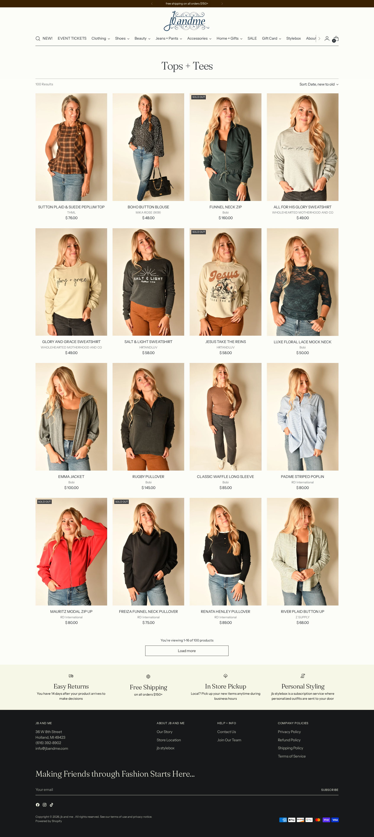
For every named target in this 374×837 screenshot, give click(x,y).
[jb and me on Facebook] (38, 806)
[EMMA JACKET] (71, 417)
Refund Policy (289, 740)
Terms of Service (292, 756)
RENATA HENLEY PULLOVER (225, 611)
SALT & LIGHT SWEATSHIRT (148, 342)
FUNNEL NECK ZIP (226, 207)
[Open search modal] (38, 38)
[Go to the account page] (327, 38)
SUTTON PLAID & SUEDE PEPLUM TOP (71, 207)
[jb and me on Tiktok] (52, 806)
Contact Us (226, 732)
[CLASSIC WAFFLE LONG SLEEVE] (225, 417)
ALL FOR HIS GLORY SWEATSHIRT (303, 207)
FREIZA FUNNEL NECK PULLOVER (148, 611)
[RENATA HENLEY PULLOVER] (225, 551)
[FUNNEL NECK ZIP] (225, 147)
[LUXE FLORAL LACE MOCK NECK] (303, 282)
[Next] (222, 3)
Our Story (164, 732)
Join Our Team (229, 740)
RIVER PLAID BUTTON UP (302, 611)
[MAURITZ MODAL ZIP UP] (71, 551)
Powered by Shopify (48, 821)
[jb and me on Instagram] (45, 806)
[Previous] (152, 3)
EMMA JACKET (71, 476)
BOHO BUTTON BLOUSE (148, 207)
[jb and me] (187, 20)
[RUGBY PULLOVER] (148, 417)
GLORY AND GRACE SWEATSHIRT (71, 342)
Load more (187, 651)
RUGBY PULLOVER (148, 476)
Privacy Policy (289, 732)
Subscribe (330, 790)
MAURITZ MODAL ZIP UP (71, 611)
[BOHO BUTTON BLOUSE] (148, 147)
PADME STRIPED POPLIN (302, 476)
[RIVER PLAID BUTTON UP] (303, 551)
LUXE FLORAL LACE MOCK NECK (303, 342)
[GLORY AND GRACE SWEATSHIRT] (71, 282)
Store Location (169, 740)
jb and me (67, 816)
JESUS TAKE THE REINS (225, 342)
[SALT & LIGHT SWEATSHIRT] (148, 282)
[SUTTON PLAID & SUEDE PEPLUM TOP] (71, 147)
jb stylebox (165, 748)
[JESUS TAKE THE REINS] (225, 282)
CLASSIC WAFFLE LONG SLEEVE (225, 476)
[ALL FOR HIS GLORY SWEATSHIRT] (303, 147)
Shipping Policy (290, 748)
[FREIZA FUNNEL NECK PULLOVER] (148, 551)
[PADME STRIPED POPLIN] (303, 417)
